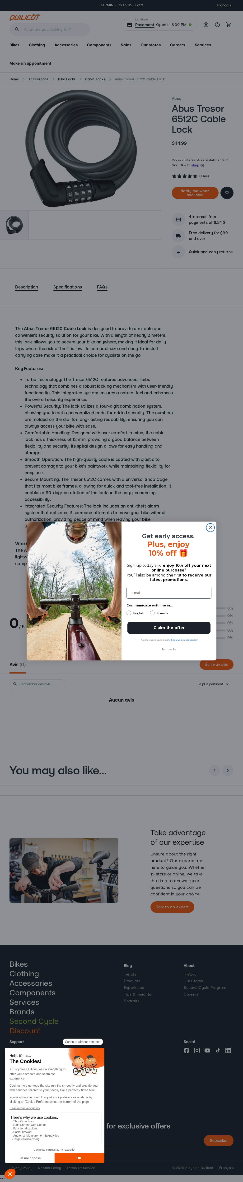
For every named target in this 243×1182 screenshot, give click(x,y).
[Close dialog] (210, 527)
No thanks (169, 649)
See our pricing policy (184, 639)
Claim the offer (169, 627)
